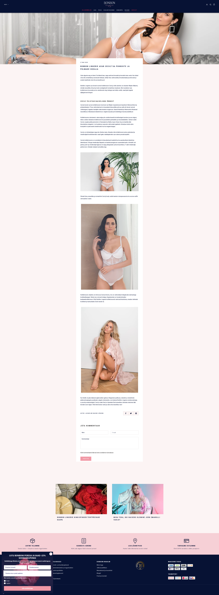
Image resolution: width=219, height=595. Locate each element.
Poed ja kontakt (102, 576)
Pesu (100, 10)
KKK (52, 576)
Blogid (99, 573)
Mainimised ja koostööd (104, 570)
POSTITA (86, 458)
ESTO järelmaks (56, 578)
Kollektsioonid (109, 10)
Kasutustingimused (57, 573)
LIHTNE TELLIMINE (32, 546)
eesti (5, 4)
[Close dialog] (50, 553)
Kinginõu (120, 10)
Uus (95, 10)
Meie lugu (100, 565)
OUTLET (134, 10)
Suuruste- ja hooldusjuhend (60, 565)
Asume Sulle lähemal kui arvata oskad (135, 548)
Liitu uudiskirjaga (27, 588)
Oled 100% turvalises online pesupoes (186, 548)
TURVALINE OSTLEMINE (186, 546)
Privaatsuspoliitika (57, 570)
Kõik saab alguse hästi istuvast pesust (83, 548)
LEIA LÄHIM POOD (135, 546)
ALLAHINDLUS (87, 10)
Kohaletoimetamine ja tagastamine (62, 568)
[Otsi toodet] (210, 4)
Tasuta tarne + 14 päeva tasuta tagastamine (32, 548)
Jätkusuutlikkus (102, 568)
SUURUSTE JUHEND (83, 546)
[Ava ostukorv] (214, 4)
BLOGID (127, 10)
